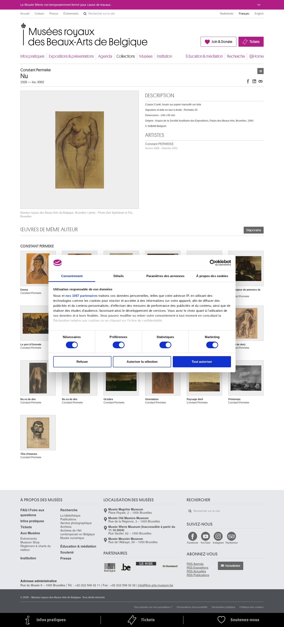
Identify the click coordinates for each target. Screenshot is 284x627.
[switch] (119, 345)
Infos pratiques (32, 56)
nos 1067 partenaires (81, 295)
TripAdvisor (231, 542)
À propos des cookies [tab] (212, 276)
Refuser (82, 361)
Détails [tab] (119, 276)
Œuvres (260, 71)
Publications (68, 519)
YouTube (205, 542)
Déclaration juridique (223, 607)
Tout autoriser (202, 361)
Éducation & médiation (204, 56)
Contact (39, 13)
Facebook (192, 542)
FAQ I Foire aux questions (32, 512)
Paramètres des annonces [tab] (165, 276)
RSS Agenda (195, 564)
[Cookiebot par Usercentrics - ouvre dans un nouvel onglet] (213, 263)
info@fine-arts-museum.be (155, 585)
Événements (71, 13)
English (259, 13)
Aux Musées (30, 533)
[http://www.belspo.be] (110, 567)
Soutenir (67, 552)
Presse (53, 13)
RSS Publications (198, 575)
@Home (256, 56)
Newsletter (233, 565)
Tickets (254, 42)
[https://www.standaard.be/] (170, 566)
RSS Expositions (197, 567)
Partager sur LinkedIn (254, 81)
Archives (66, 526)
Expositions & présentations (71, 56)
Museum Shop (30, 542)
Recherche (236, 56)
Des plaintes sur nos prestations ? (153, 607)
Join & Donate (222, 42)
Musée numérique (72, 538)
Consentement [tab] (72, 276)
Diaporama (253, 230)
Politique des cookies (252, 607)
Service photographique (76, 523)
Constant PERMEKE (161, 146)
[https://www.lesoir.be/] (146, 563)
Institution (164, 56)
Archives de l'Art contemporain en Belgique (77, 532)
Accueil (24, 13)
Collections (125, 56)
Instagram (218, 542)
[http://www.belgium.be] (126, 567)
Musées (146, 56)
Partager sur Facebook (248, 81)
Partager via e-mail (260, 81)
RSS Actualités (196, 571)
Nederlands (226, 13)
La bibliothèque (70, 515)
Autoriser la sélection (142, 361)
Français (244, 13)
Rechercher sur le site (85, 13)
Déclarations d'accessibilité (192, 607)
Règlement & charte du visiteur (35, 548)
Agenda (105, 56)
